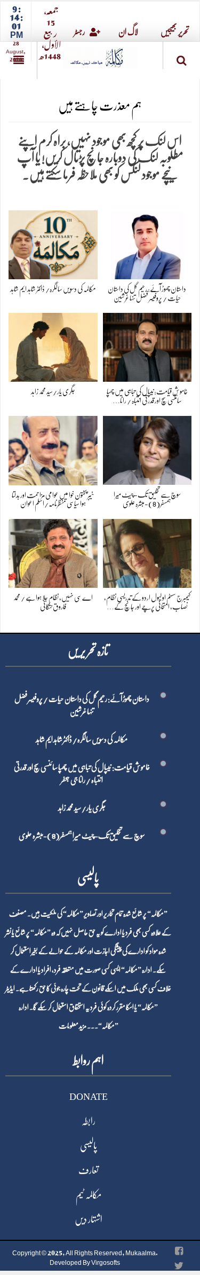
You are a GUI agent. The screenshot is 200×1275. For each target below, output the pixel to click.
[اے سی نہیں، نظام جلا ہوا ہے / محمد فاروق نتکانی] (53, 551)
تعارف (88, 1170)
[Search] (181, 57)
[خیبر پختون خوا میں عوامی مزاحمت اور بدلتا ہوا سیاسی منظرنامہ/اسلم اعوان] (53, 448)
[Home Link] (100, 54)
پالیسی (88, 1146)
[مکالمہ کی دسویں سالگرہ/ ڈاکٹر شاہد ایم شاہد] (53, 242)
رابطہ (88, 1121)
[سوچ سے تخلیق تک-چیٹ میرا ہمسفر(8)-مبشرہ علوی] (147, 448)
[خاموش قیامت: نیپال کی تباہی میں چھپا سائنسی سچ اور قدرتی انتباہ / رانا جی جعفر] (147, 345)
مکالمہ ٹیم (88, 1195)
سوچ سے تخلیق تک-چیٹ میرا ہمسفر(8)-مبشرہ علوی (82, 835)
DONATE (88, 1096)
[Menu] (18, 60)
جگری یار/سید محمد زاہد (53, 391)
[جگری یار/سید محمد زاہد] (53, 345)
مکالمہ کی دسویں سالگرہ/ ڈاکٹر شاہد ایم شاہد (53, 289)
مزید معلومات (72, 1025)
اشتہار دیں (88, 1219)
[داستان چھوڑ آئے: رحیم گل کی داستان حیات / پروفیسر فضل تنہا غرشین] (147, 242)
